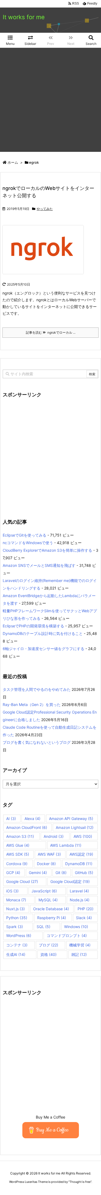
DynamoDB (78, 863)
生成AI (15, 954)
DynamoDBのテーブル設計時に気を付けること (43, 633)
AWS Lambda (65, 845)
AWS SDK (17, 854)
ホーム (13, 162)
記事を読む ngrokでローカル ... (50, 332)
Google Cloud (22, 881)
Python (16, 917)
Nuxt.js (15, 908)
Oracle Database (51, 908)
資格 (48, 954)
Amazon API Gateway (71, 818)
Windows (76, 926)
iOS (12, 891)
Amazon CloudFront (26, 827)
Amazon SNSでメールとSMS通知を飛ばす (39, 565)
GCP (13, 872)
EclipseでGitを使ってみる (24, 535)
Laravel (79, 891)
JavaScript (44, 891)
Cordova (16, 863)
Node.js (79, 900)
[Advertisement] (50, 101)
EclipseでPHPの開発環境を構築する (33, 626)
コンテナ (16, 945)
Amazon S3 (20, 836)
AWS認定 (81, 854)
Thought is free (79, 1182)
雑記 (79, 954)
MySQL (48, 900)
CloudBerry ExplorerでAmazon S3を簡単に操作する (47, 550)
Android (54, 836)
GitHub (84, 872)
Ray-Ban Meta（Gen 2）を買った (32, 704)
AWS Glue (17, 845)
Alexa (32, 818)
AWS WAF (49, 854)
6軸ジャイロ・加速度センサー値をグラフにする (43, 648)
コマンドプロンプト (67, 935)
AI (11, 818)
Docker (46, 863)
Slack (84, 917)
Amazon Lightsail (74, 827)
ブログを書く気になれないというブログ (37, 742)
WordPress (18, 935)
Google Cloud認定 (70, 881)
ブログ (48, 945)
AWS (83, 836)
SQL (43, 926)
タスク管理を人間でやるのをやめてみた (37, 689)
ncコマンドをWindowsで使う (28, 542)
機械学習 (79, 945)
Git (61, 872)
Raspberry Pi (51, 917)
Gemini (38, 872)
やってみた (45, 209)
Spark (14, 926)
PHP (85, 908)
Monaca (16, 900)
